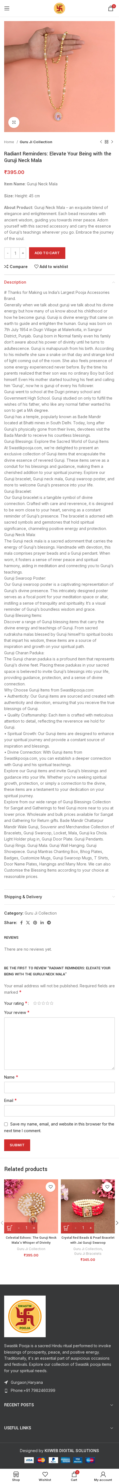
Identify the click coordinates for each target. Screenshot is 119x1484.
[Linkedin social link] (42, 922)
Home (9, 142)
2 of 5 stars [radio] (39, 1003)
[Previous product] (101, 142)
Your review (17, 1012)
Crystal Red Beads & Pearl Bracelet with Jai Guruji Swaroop (88, 1240)
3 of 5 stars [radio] (43, 1003)
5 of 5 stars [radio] (52, 1003)
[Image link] (25, 1316)
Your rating (15, 1003)
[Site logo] (59, 8)
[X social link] (28, 922)
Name (11, 1077)
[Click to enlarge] (13, 122)
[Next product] (112, 142)
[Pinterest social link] (35, 922)
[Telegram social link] (49, 922)
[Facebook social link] (21, 922)
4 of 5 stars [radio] (47, 1003)
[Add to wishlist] (50, 1187)
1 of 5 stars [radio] (35, 1003)
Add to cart (47, 253)
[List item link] (59, 1390)
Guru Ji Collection (36, 142)
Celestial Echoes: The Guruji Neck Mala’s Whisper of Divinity (31, 1240)
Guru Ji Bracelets (88, 1253)
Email (10, 1100)
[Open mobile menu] (6, 8)
